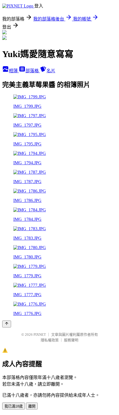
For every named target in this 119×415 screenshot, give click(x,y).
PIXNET (39, 334)
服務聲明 (71, 340)
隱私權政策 (50, 340)
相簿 (14, 70)
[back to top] (6, 324)
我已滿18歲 (13, 406)
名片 (50, 70)
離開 (31, 406)
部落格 (32, 70)
